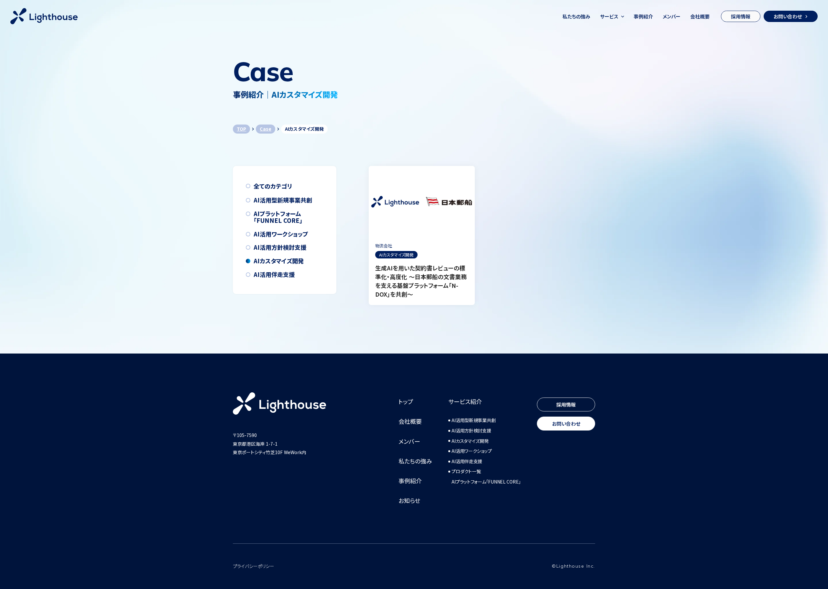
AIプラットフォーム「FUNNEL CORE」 (486, 482)
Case (265, 128)
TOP (241, 128)
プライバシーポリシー (253, 566)
